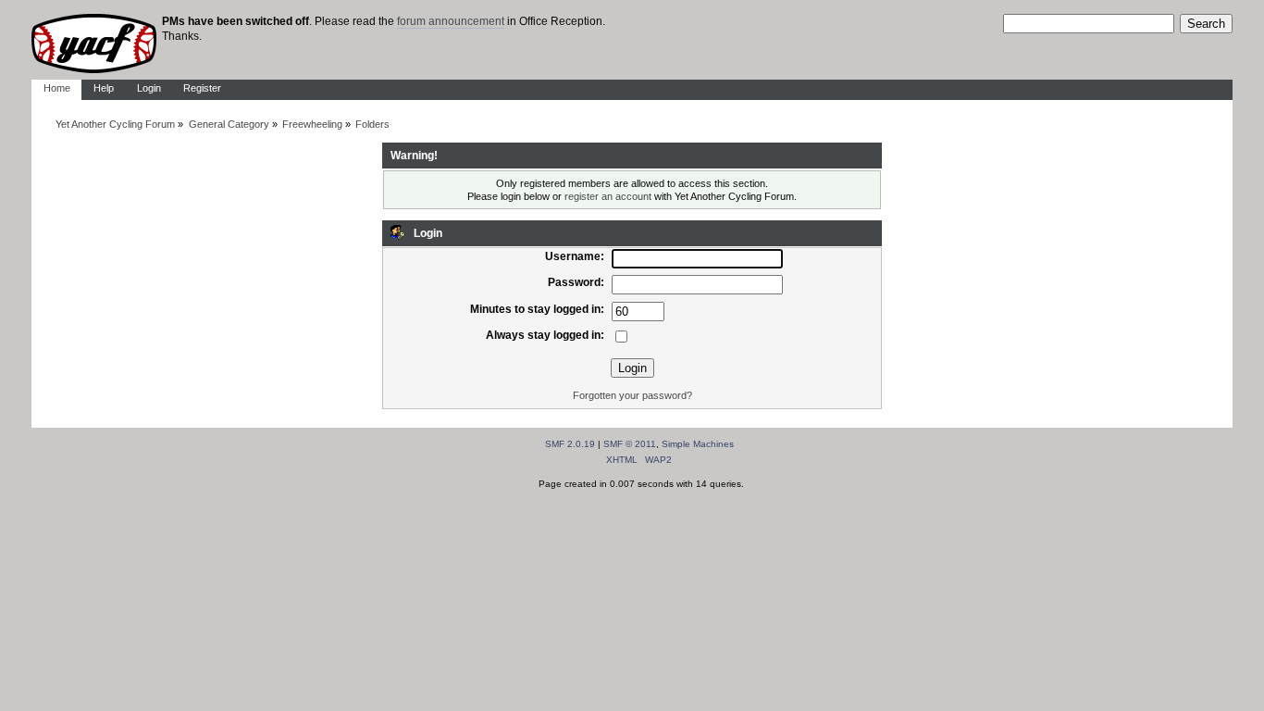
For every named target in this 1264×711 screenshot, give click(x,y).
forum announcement (450, 21)
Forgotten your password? (632, 395)
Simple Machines (698, 444)
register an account (607, 196)
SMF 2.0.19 (570, 444)
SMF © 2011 (629, 444)
